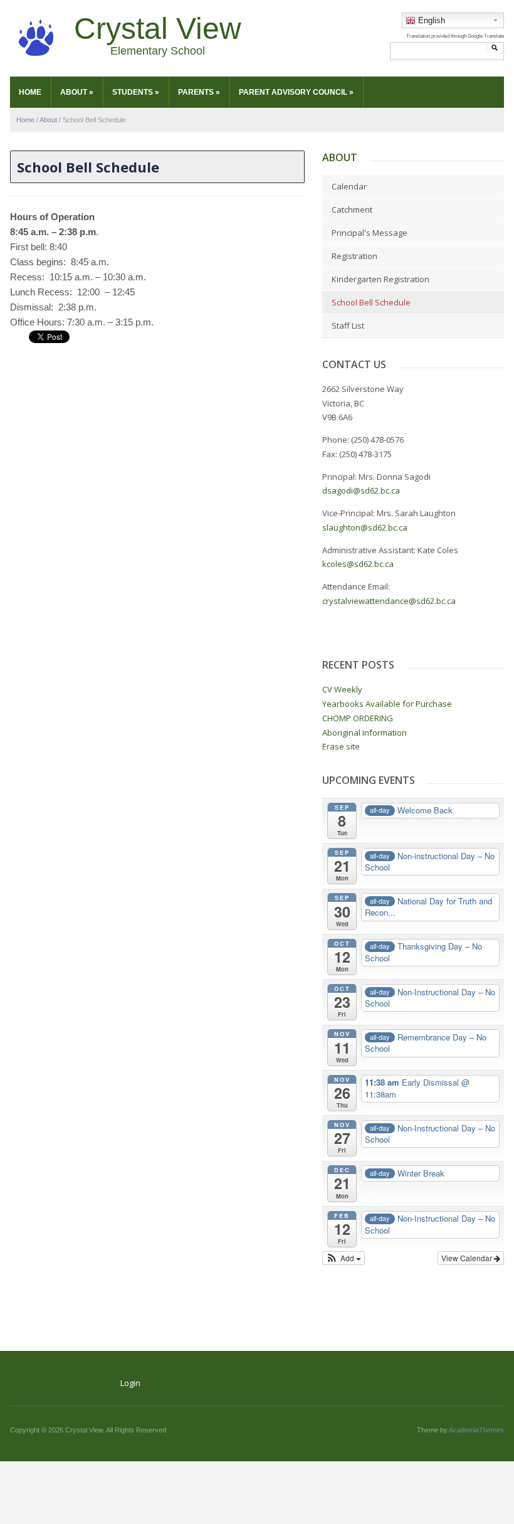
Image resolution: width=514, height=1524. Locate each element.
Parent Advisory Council (296, 92)
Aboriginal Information (364, 732)
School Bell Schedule (371, 302)
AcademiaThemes (476, 1430)
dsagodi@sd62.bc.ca (361, 490)
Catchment (352, 209)
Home (30, 92)
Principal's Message (369, 232)
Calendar (349, 186)
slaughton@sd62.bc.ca (364, 527)
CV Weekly (342, 689)
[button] (344, 1258)
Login (130, 1383)
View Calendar (467, 1257)
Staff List (348, 325)
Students (135, 92)
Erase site (341, 746)
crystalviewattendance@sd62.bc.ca (389, 600)
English (430, 20)
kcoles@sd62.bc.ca (359, 563)
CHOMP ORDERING (357, 718)
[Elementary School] (36, 37)
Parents (199, 92)
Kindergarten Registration (380, 279)
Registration (354, 256)
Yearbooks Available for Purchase (387, 703)
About (76, 92)
